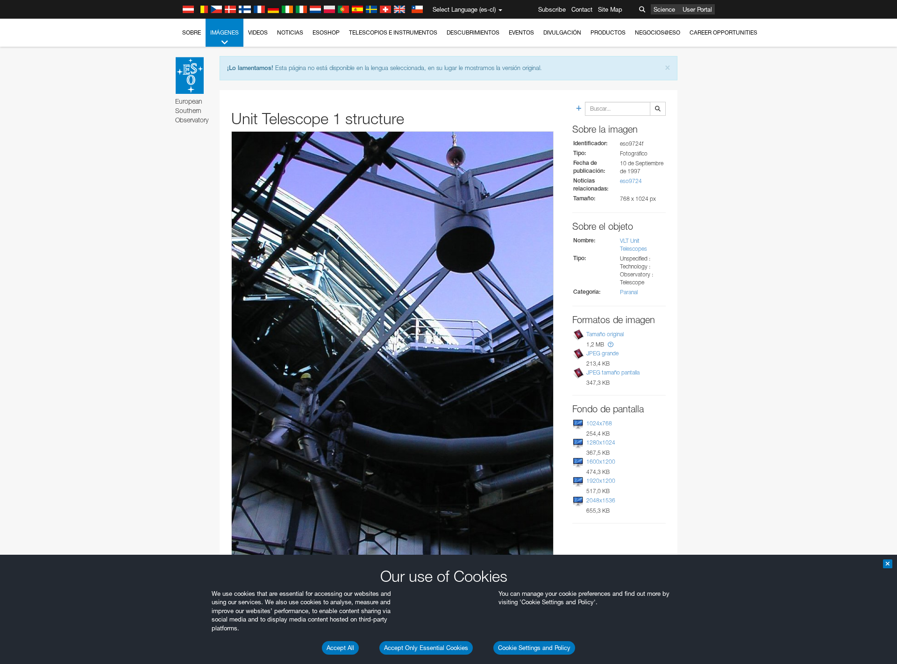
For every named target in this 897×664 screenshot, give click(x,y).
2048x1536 (600, 500)
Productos (608, 32)
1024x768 (599, 423)
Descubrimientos (473, 32)
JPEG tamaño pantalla (613, 372)
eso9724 (631, 180)
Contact (581, 9)
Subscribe (552, 9)
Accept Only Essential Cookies (426, 647)
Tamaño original (605, 334)
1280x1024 (600, 442)
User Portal (697, 9)
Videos (258, 32)
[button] (610, 344)
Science (664, 9)
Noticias (290, 32)
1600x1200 (600, 461)
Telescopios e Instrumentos (393, 32)
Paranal (629, 292)
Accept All (340, 647)
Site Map (610, 9)
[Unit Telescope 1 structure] (392, 346)
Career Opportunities (723, 32)
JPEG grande (602, 353)
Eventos (521, 32)
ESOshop (326, 32)
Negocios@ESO (657, 32)
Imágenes (224, 32)
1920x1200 (600, 480)
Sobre (191, 32)
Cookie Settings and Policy (534, 647)
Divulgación (562, 32)
